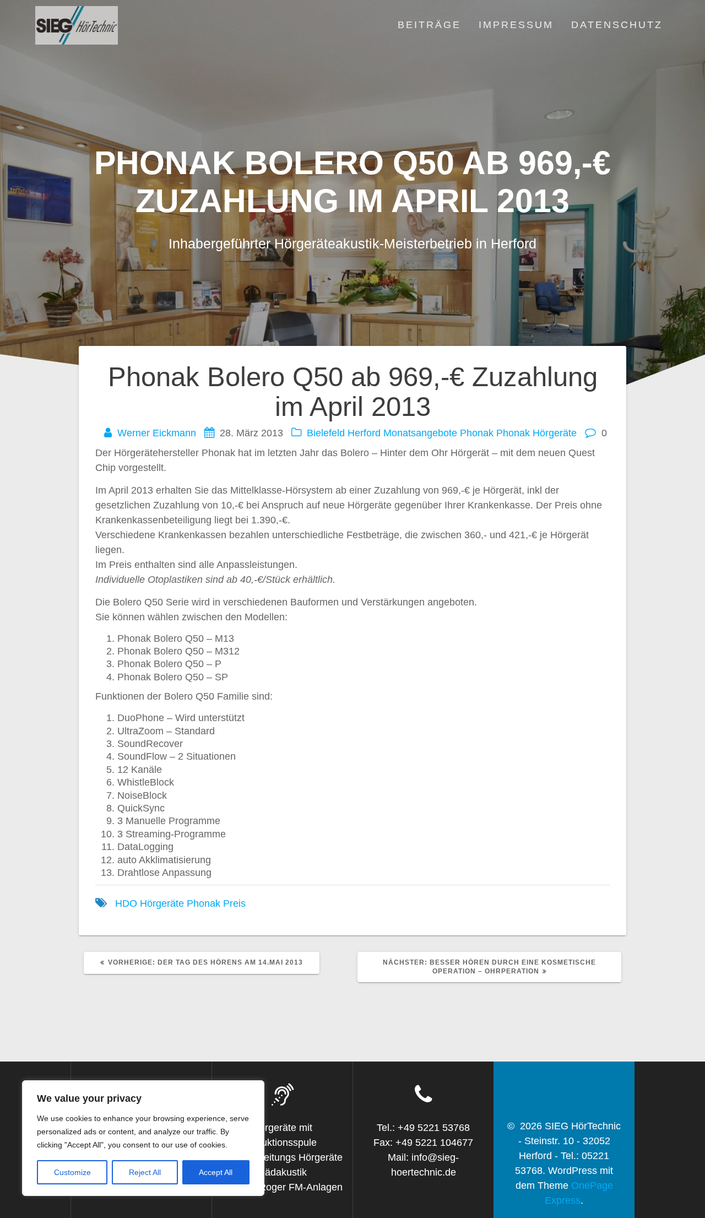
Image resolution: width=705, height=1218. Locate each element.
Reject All (145, 1172)
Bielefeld (326, 433)
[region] (143, 1138)
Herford (364, 433)
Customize (72, 1172)
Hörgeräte (162, 903)
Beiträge (429, 24)
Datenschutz (617, 24)
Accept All (215, 1172)
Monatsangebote (420, 433)
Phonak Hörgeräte (536, 433)
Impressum (516, 24)
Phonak (477, 433)
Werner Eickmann (156, 433)
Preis (234, 903)
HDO (126, 903)
